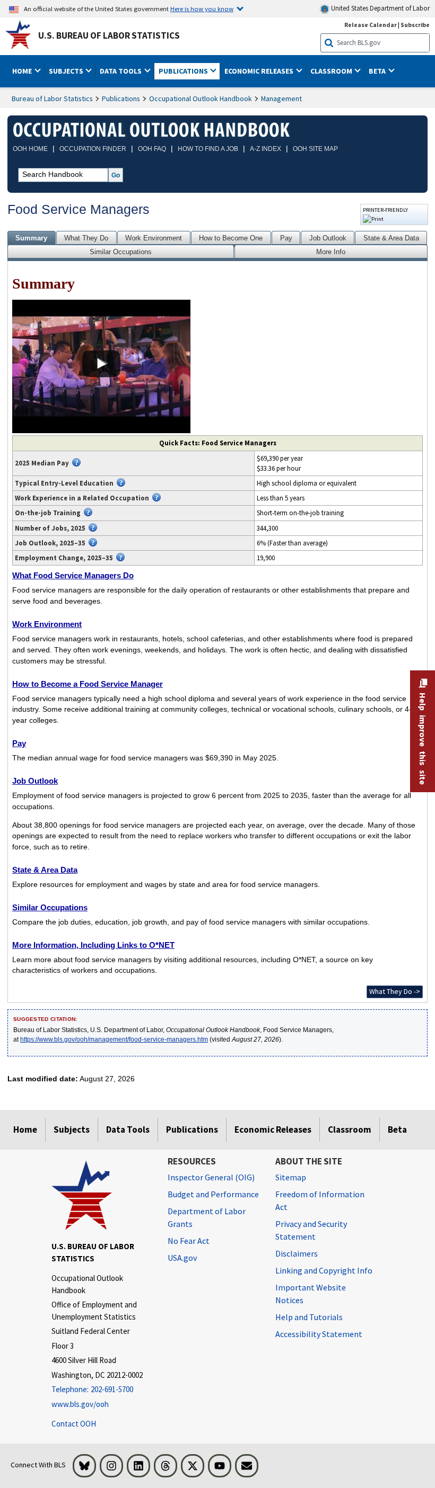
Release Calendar (370, 25)
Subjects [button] (67, 71)
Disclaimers (296, 1253)
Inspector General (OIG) (211, 1177)
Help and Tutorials (309, 1317)
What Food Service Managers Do (73, 575)
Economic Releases (272, 1129)
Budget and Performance (213, 1194)
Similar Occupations (121, 252)
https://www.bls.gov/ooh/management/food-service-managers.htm (114, 1039)
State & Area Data (391, 238)
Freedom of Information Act (319, 1200)
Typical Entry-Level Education (64, 483)
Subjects (72, 1129)
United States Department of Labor (379, 8)
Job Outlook (327, 238)
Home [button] (22, 71)
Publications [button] (184, 71)
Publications (121, 98)
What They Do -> (394, 991)
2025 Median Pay (42, 463)
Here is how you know (201, 8)
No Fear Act (189, 1240)
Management (281, 98)
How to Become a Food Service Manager (87, 683)
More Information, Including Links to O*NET (93, 944)
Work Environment (153, 238)
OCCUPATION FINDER (92, 149)
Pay (286, 238)
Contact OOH (73, 1424)
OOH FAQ (152, 149)
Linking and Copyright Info (323, 1270)
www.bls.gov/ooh (80, 1404)
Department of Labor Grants (207, 1217)
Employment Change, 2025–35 (64, 557)
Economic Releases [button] (259, 71)
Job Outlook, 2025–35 (50, 543)
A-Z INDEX (265, 149)
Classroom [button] (332, 71)
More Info (330, 252)
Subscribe (415, 25)
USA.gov (182, 1257)
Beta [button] (378, 71)
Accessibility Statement (318, 1334)
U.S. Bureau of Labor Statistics (109, 35)
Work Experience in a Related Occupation (82, 498)
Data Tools (128, 1129)
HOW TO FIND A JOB (208, 149)
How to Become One (231, 238)
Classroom (349, 1129)
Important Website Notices (310, 1293)
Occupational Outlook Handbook (200, 98)
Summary (31, 238)
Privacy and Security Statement (311, 1230)
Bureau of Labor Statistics (52, 98)
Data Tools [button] (121, 71)
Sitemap (290, 1177)
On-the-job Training (48, 512)
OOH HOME (30, 149)
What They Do (86, 238)
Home (25, 1129)
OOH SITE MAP (315, 149)
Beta (397, 1129)
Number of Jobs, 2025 (50, 528)
